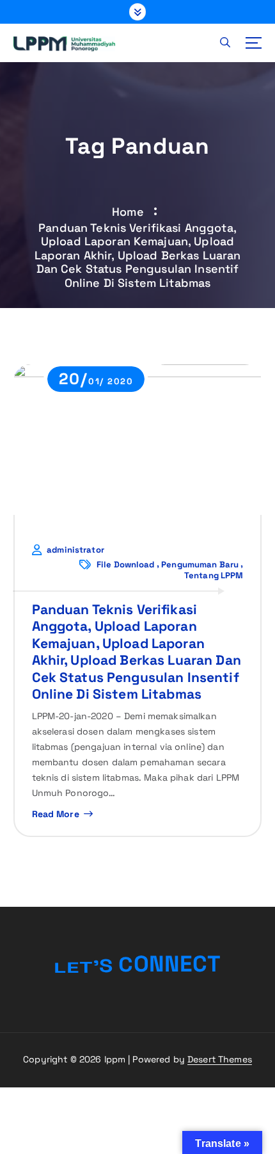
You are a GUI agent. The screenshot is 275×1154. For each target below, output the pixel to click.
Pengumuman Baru (200, 565)
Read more (55, 814)
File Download (126, 565)
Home (128, 211)
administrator (75, 550)
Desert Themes (219, 1059)
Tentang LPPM (214, 576)
